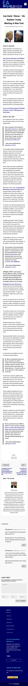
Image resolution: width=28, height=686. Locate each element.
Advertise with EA (10, 626)
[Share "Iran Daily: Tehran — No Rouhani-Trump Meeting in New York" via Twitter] (15, 457)
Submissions (9, 622)
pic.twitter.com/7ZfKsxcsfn (12, 140)
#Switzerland (20, 427)
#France (7, 427)
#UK (15, 427)
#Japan (12, 427)
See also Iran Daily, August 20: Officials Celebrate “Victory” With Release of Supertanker (14, 110)
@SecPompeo (12, 129)
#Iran (6, 127)
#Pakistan (21, 429)
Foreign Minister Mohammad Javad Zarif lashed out (14, 189)
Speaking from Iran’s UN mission (12, 284)
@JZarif (12, 254)
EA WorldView (16, 684)
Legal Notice (9, 619)
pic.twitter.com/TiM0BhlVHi (12, 262)
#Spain (7, 429)
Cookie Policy (9, 632)
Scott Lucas (12, 26)
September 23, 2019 (10, 145)
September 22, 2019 (10, 267)
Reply (24, 545)
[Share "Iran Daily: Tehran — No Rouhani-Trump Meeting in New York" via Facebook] (12, 457)
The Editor (8, 616)
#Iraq (10, 429)
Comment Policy (10, 629)
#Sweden (14, 429)
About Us (8, 612)
